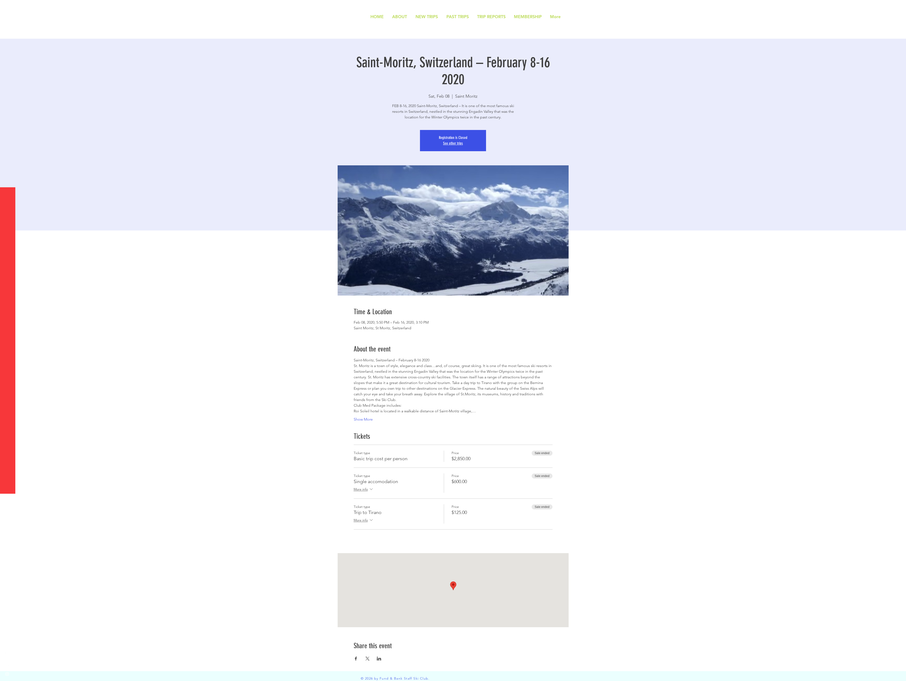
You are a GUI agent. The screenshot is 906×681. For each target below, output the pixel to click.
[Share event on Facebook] (356, 658)
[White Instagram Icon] (7, 674)
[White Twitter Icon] (7, 664)
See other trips (453, 143)
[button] (8, 7)
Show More (363, 419)
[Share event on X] (367, 658)
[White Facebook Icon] (7, 655)
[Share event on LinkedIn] (379, 658)
